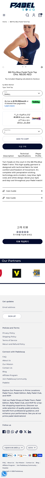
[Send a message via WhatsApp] (4, 474)
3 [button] (25, 66)
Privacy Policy (8, 333)
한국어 (30, 448)
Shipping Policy (9, 337)
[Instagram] (8, 431)
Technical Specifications (24, 155)
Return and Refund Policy (13, 344)
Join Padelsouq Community (14, 379)
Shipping (18, 79)
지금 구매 (22, 146)
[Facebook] (4, 431)
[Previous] (3, 67)
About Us (6, 360)
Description (8, 156)
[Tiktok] (16, 431)
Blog (4, 372)
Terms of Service (9, 340)
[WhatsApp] (12, 431)
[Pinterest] (21, 431)
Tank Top (10, 87)
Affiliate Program (10, 375)
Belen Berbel (9, 85)
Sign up (12, 316)
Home (4, 22)
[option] (22, 45)
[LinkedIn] (29, 431)
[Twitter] (25, 431)
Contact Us (7, 368)
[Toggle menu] (4, 15)
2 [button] (22, 66)
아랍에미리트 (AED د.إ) (12, 448)
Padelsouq (19, 471)
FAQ (4, 357)
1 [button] (19, 66)
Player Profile (38, 155)
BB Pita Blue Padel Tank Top (20, 22)
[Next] (41, 67)
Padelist (6, 383)
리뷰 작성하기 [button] (22, 241)
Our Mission (7, 364)
